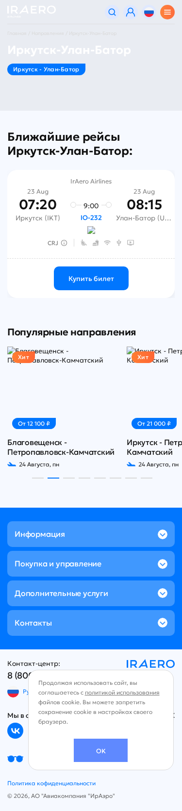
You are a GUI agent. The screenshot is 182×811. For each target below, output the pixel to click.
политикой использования (122, 692)
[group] (61, 407)
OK (101, 751)
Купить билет (91, 278)
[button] (38, 478)
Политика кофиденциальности (51, 783)
